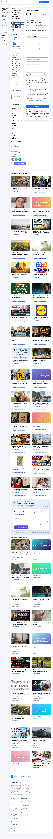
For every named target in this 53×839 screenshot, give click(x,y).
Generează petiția (22, 527)
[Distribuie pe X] (16, 26)
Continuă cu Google (34, 36)
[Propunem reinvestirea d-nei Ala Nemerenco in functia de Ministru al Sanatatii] (41, 465)
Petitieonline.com (6, 2)
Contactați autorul (17, 97)
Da (28, 102)
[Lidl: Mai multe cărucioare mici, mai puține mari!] (41, 315)
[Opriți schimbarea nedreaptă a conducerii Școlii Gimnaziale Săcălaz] (20, 487)
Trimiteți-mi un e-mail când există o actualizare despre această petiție (37, 90)
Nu (32, 102)
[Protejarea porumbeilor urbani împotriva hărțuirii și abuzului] (41, 379)
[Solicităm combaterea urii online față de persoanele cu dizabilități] (20, 207)
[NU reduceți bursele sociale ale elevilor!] (20, 336)
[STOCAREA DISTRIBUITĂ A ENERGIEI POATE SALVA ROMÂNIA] (41, 229)
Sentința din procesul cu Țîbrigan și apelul (13, 113)
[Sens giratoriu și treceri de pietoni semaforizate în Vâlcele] (41, 401)
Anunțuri (16, 38)
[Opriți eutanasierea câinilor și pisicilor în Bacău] (20, 293)
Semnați (37, 106)
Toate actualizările (16, 142)
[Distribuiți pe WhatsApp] (12, 26)
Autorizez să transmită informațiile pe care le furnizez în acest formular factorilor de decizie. (38, 94)
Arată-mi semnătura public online (34, 86)
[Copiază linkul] (12, 30)
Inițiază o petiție (44, 2)
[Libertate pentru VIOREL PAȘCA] (41, 185)
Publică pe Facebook (20, 23)
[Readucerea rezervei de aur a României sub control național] (20, 272)
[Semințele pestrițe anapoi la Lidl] (20, 465)
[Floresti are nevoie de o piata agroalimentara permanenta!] (20, 229)
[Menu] (50, 2)
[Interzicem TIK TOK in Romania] (41, 421)
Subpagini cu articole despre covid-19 (14, 135)
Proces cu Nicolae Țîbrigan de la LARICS (13, 124)
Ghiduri (13, 798)
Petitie (16, 34)
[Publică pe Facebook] (19, 159)
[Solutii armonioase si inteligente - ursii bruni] (20, 401)
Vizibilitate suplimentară (16, 47)
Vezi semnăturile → (30, 17)
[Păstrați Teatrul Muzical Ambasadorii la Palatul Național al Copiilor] (20, 444)
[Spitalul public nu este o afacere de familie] (20, 358)
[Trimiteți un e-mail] (19, 26)
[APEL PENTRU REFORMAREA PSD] (20, 314)
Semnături (16, 42)
